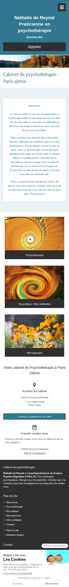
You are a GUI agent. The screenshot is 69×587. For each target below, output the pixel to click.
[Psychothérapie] (34, 233)
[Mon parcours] (34, 331)
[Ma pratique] (34, 282)
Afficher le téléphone (34, 453)
